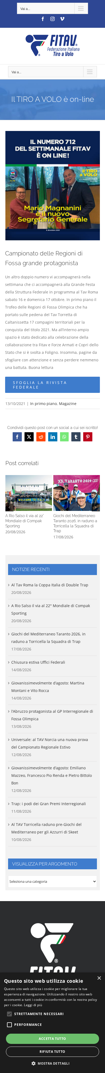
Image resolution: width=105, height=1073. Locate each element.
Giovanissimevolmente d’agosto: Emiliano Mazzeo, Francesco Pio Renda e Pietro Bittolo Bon (51, 775)
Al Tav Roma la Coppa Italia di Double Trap (49, 584)
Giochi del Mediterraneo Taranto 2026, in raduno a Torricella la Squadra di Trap (76, 493)
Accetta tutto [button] (52, 1038)
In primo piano (43, 403)
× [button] (99, 978)
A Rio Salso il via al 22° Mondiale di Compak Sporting (28, 493)
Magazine (67, 403)
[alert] (52, 1022)
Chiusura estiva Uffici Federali (38, 662)
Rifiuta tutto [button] (52, 1051)
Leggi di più (33, 1005)
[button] (9, 507)
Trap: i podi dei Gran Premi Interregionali (48, 803)
